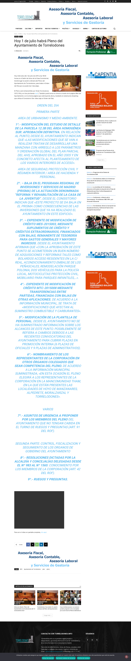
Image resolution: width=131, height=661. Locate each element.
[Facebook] (105, 1)
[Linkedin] (41, 544)
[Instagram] (108, 1)
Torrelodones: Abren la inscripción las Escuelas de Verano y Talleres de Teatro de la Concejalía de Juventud (101, 208)
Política (20, 34)
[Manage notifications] (126, 656)
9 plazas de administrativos (56, 348)
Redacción (19, 51)
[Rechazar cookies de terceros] (129, 657)
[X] (110, 1)
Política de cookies (83, 658)
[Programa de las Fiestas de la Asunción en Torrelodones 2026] (90, 153)
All (80, 586)
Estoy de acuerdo (48, 658)
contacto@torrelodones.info (54, 651)
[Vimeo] (113, 1)
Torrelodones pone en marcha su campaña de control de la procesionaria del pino (106, 142)
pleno (48, 569)
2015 (21, 569)
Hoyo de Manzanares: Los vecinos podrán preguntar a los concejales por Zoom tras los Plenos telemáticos (70, 608)
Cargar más (47, 615)
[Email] (46, 544)
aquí (36, 93)
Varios (21, 36)
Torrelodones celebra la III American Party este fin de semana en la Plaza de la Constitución (101, 181)
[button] (114, 28)
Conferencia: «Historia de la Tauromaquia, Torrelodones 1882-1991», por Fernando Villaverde (100, 199)
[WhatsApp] (37, 544)
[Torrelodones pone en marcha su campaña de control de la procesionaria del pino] (90, 142)
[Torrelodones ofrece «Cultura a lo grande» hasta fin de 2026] (90, 123)
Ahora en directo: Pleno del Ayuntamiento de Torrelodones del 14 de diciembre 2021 (24, 608)
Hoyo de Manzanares (66, 604)
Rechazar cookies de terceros (65, 658)
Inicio (15, 34)
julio (44, 569)
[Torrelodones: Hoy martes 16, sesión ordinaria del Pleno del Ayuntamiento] (47, 597)
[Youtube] (116, 1)
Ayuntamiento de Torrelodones (32, 569)
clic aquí (43, 532)
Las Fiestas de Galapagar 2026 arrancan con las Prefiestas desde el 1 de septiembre (105, 132)
